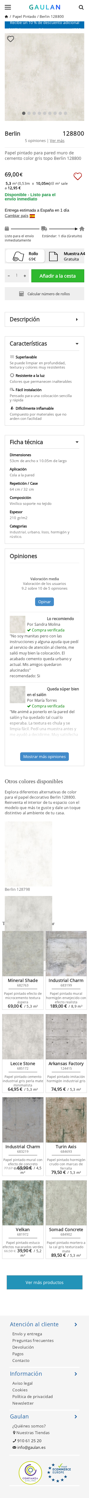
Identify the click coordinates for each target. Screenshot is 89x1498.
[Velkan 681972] (22, 1203)
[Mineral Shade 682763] (22, 953)
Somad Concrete (66, 1229)
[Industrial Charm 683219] (22, 1119)
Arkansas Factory (66, 1063)
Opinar (44, 601)
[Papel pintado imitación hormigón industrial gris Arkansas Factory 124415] (66, 1036)
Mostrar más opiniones (44, 756)
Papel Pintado (24, 16)
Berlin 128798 (17, 889)
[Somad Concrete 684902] (66, 1203)
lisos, (46, 532)
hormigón (59, 532)
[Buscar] (82, 7)
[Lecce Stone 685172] (22, 1036)
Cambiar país (16, 216)
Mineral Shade (23, 980)
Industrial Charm (66, 980)
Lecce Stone (22, 1063)
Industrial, (19, 532)
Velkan (23, 1229)
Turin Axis (66, 1146)
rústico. (16, 536)
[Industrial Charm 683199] (66, 953)
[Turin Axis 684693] (66, 1119)
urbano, (34, 532)
